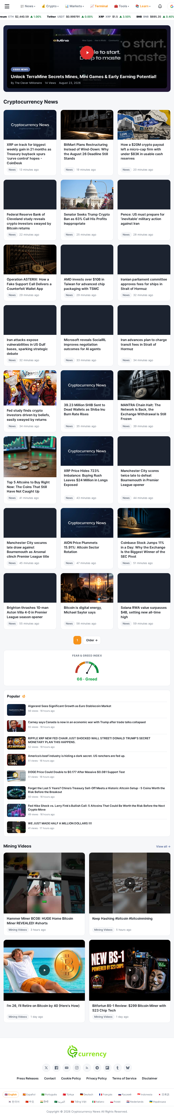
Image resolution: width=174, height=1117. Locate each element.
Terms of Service (124, 1078)
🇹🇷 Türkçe (68, 1094)
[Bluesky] (128, 1068)
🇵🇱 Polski (115, 1101)
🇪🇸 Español (29, 1094)
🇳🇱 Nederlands (134, 1101)
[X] (46, 1068)
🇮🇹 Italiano (98, 1101)
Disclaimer (149, 1078)
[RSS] (87, 1068)
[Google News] (67, 1068)
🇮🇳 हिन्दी (44, 1101)
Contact (50, 1078)
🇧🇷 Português (49, 1094)
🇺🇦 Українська (157, 1101)
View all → (163, 846)
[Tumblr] (118, 1068)
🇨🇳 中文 (29, 1101)
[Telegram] (97, 1068)
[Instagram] (77, 1068)
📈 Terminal (99, 6)
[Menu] (7, 6)
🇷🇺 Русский (124, 1094)
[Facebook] (56, 1068)
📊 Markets (74, 6)
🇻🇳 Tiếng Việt (78, 1101)
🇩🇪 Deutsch (86, 1094)
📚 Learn (142, 6)
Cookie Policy (71, 1078)
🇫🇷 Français (105, 1094)
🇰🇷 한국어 (14, 1101)
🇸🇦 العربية (59, 1101)
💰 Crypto (50, 6)
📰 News (27, 6)
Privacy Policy (96, 1078)
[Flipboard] (107, 1068)
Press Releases (28, 1078)
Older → (92, 640)
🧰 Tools (121, 6)
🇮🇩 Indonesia (144, 1094)
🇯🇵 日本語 (163, 1094)
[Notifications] (160, 6)
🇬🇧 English (11, 1094)
